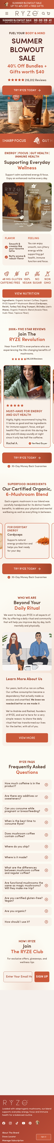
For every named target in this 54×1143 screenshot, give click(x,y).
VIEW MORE (27, 737)
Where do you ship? (17, 846)
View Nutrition (27, 293)
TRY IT (43, 1137)
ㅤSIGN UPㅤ (42, 976)
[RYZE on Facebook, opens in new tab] (3, 1123)
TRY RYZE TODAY (25, 457)
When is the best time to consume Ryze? (20, 822)
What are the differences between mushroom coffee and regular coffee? (22, 870)
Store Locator (9, 1137)
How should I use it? (17, 921)
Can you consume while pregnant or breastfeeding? (22, 809)
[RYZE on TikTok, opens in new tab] (16, 1123)
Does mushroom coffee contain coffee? (20, 835)
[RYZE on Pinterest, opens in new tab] (30, 1123)
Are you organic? (15, 911)
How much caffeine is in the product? (22, 784)
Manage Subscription (13, 1140)
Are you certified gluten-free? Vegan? (24, 899)
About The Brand (10, 1133)
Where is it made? (16, 857)
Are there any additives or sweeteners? (21, 797)
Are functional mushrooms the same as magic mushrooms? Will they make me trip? (24, 885)
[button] (6, 13)
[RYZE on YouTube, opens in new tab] (23, 1123)
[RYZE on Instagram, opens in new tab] (10, 1123)
